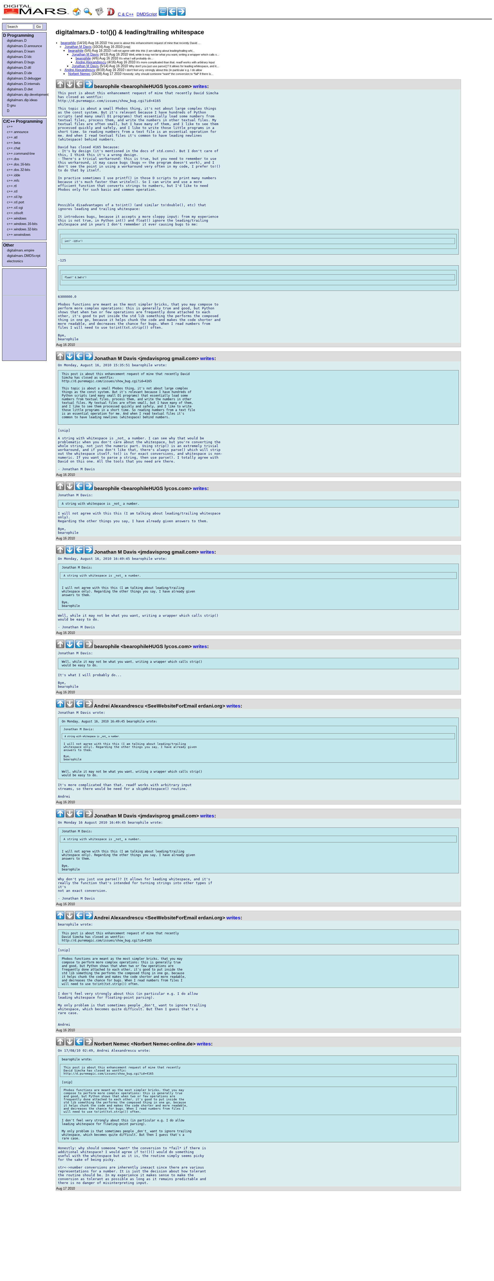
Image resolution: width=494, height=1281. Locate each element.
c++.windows (17, 218)
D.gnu (11, 105)
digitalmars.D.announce (24, 46)
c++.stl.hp (14, 197)
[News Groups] (99, 14)
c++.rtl (12, 186)
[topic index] (163, 14)
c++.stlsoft (15, 213)
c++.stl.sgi (15, 208)
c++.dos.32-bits (18, 170)
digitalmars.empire (20, 250)
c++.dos (13, 159)
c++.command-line (21, 153)
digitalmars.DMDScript (23, 256)
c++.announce (17, 132)
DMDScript (147, 14)
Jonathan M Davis (78, 47)
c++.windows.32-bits (22, 229)
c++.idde (13, 175)
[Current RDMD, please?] (172, 14)
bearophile (68, 43)
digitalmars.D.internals (23, 84)
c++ (10, 126)
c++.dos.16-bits (18, 164)
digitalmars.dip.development (25, 95)
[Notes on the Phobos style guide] (181, 14)
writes (200, 86)
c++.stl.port (15, 202)
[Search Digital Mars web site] (88, 14)
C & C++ (126, 14)
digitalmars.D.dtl (19, 67)
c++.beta (13, 143)
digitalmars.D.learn (21, 51)
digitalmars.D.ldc (19, 57)
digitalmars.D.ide (19, 73)
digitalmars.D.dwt (20, 89)
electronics (15, 261)
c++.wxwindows (19, 235)
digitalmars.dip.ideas (22, 100)
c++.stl (12, 191)
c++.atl (12, 137)
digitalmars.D (17, 40)
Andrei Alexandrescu (91, 62)
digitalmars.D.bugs (21, 62)
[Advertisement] (18, 281)
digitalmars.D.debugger (24, 78)
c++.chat (13, 148)
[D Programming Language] (111, 14)
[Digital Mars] (77, 14)
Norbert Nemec (79, 74)
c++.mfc (13, 180)
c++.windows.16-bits (22, 224)
